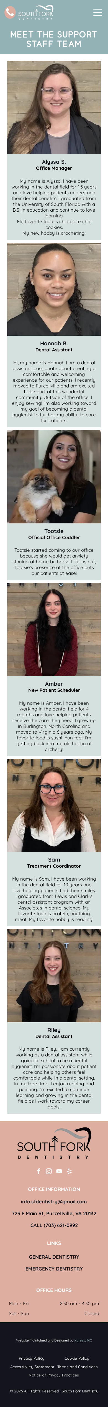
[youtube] (59, 1172)
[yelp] (69, 1172)
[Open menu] (97, 12)
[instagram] (49, 1172)
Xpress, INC (83, 1340)
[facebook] (38, 1172)
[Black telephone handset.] (10, 15)
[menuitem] (31, 1358)
